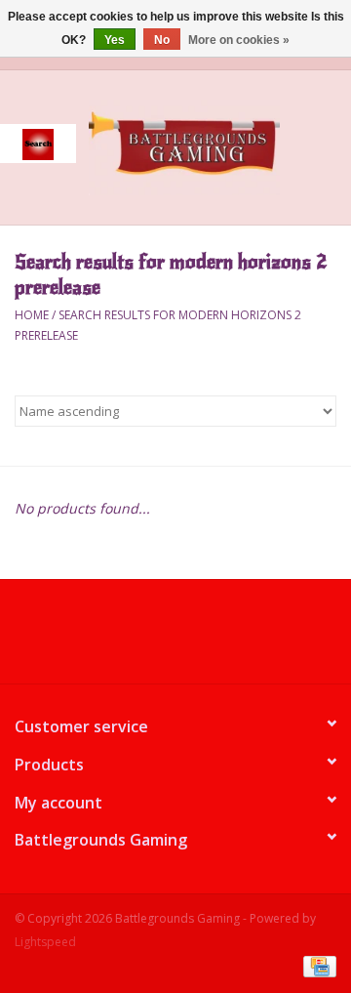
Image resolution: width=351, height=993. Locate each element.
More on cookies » (239, 40)
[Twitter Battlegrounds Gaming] (175, 638)
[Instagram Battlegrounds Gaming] (210, 638)
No (162, 40)
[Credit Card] (316, 966)
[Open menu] (38, 143)
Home (32, 315)
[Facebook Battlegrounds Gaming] (140, 638)
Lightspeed (45, 941)
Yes (114, 40)
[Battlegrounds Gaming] (213, 146)
